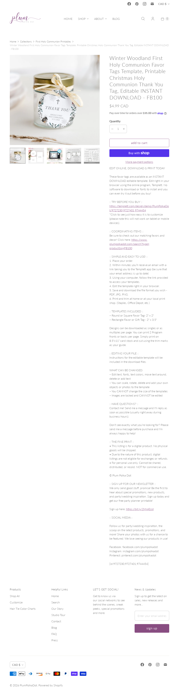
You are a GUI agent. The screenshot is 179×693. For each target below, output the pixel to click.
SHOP (81, 18)
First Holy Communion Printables (53, 41)
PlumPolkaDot (28, 685)
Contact (56, 621)
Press (54, 640)
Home (13, 41)
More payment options (139, 161)
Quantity (114, 121)
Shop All (15, 596)
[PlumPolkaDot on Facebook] (129, 4)
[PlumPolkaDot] (25, 19)
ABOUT (99, 18)
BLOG (116, 18)
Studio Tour (58, 615)
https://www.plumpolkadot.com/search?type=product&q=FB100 (129, 244)
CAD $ (162, 3)
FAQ (54, 633)
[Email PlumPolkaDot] (152, 4)
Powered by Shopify (50, 685)
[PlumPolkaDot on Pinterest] (137, 4)
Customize (16, 602)
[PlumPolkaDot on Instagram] (144, 4)
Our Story (57, 608)
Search (55, 602)
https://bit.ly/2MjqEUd (140, 509)
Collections (26, 41)
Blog (54, 627)
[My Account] (153, 19)
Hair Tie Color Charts (23, 608)
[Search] (143, 19)
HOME (68, 18)
